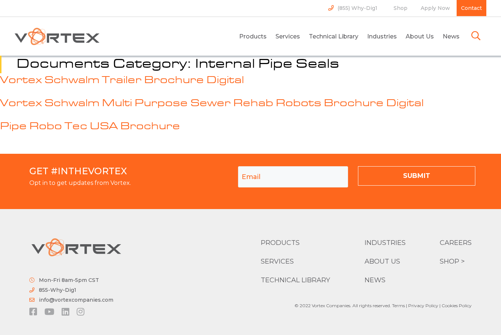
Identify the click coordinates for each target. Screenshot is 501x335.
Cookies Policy (457, 305)
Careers (456, 243)
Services (287, 36)
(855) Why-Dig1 (357, 8)
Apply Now (435, 8)
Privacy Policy (423, 305)
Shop (400, 8)
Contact (471, 8)
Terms (398, 305)
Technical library (295, 280)
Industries (382, 36)
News (451, 36)
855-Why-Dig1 (57, 290)
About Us (420, 36)
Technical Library (333, 36)
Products (253, 36)
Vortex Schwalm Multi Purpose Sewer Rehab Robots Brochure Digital (212, 103)
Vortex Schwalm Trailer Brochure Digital (122, 80)
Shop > (452, 261)
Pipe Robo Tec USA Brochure (90, 127)
